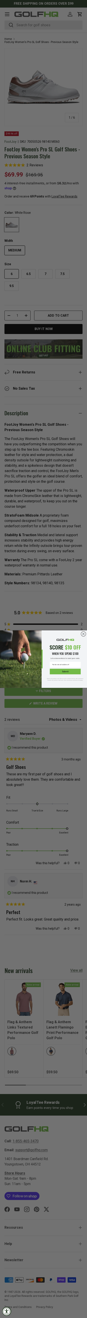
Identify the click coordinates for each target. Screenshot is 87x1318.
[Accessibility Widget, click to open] (6, 1311)
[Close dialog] (83, 633)
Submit (65, 671)
